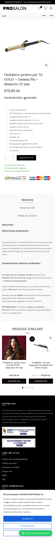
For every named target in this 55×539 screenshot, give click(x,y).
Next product (51, 15)
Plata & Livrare (27, 215)
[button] (35, 533)
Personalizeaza (27, 526)
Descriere (27, 199)
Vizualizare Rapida (23, 338)
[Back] (4, 15)
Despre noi (7, 471)
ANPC (4, 475)
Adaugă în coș (26, 158)
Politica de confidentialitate (15, 459)
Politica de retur (9, 463)
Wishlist (41, 7)
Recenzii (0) (27, 207)
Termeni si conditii (10, 467)
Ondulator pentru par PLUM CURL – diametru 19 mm (14, 365)
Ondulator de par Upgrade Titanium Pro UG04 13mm (41, 365)
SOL (4, 479)
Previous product (44, 15)
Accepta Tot (27, 519)
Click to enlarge (46, 65)
